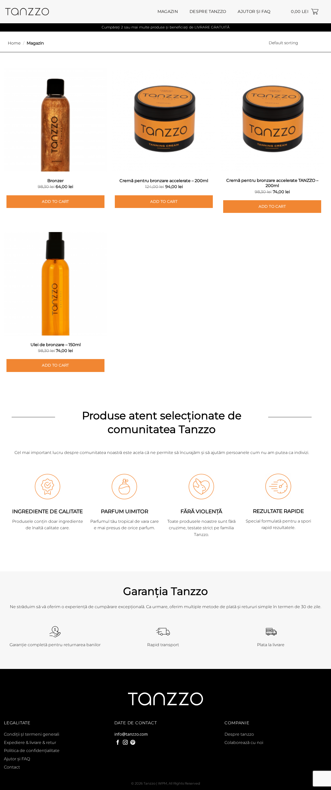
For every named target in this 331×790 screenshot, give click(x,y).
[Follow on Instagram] (125, 743)
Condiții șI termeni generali (31, 734)
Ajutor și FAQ (254, 11)
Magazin (167, 11)
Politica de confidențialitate (31, 750)
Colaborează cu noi (243, 742)
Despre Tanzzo (208, 11)
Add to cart (55, 201)
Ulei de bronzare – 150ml (56, 344)
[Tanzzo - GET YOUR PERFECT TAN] (27, 11)
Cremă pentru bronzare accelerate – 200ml (163, 180)
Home (14, 43)
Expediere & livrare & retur (30, 742)
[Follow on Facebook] (117, 743)
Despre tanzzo (239, 734)
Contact (12, 767)
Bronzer (55, 180)
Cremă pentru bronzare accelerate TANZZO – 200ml (272, 183)
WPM (162, 783)
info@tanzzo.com (131, 734)
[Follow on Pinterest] (132, 743)
